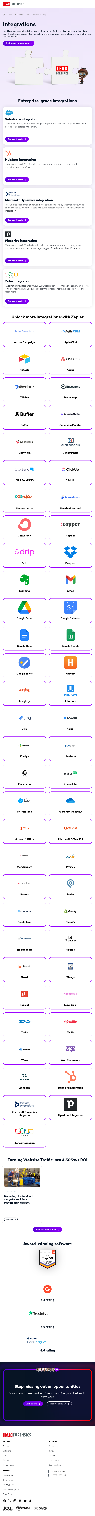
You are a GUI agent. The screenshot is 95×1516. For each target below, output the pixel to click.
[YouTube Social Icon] (25, 1501)
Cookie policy (8, 1480)
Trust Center (8, 1494)
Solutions (7, 1451)
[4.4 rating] (47, 1289)
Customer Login (55, 1465)
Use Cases (7, 1456)
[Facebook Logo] (4, 1501)
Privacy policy (8, 1485)
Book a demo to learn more (17, 43)
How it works (8, 1465)
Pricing (6, 1460)
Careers (51, 1456)
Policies (6, 1470)
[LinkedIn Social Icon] (20, 1501)
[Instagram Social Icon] (15, 1501)
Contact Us (53, 1446)
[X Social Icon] (10, 1501)
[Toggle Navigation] (90, 4)
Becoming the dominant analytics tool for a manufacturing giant (19, 1199)
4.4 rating (47, 1300)
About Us (52, 1441)
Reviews (51, 1451)
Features (6, 1446)
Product (6, 1441)
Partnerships (53, 1460)
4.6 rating (47, 1327)
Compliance (8, 1475)
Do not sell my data (11, 1489)
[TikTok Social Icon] (30, 1501)
